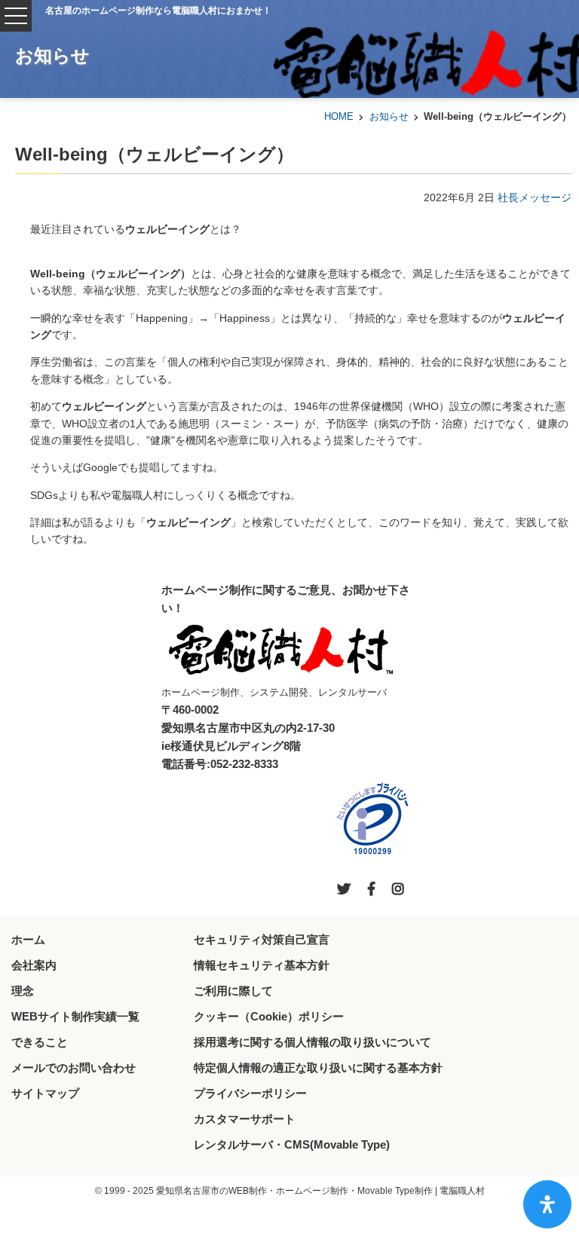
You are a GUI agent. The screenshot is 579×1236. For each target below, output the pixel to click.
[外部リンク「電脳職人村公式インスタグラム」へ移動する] (398, 889)
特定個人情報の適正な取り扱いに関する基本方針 (318, 1067)
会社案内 (34, 965)
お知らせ (389, 116)
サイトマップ (45, 1093)
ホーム (28, 939)
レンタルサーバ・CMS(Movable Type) (292, 1144)
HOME (339, 116)
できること (39, 1042)
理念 (22, 990)
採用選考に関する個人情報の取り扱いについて (312, 1042)
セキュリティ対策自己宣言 (261, 939)
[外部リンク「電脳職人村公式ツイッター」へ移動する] (344, 889)
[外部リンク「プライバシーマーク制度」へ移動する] (372, 818)
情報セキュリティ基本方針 (261, 965)
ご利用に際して (233, 990)
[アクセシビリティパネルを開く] (547, 1204)
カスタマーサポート (245, 1118)
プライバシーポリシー (250, 1093)
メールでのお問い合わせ (73, 1067)
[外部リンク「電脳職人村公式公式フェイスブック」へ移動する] (371, 889)
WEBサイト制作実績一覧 (75, 1016)
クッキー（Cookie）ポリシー (269, 1016)
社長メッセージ (534, 197)
